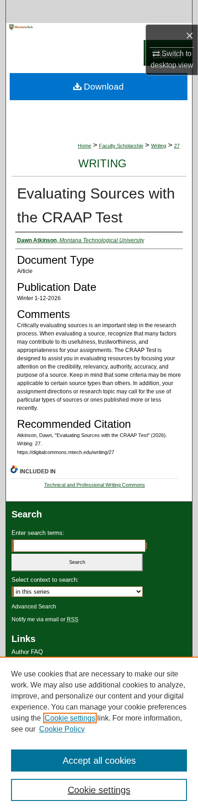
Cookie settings (70, 718)
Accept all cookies (99, 760)
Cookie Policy (62, 729)
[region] (99, 734)
